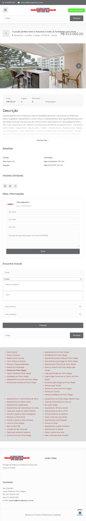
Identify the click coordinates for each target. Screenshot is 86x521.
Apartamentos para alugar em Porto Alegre (61, 361)
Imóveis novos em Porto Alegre (19, 435)
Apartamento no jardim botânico (57, 426)
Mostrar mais (42, 140)
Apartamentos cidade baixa (17, 405)
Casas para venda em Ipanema (18, 432)
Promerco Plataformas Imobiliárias (47, 515)
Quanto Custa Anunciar (15, 358)
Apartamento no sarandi (54, 429)
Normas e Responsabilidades (18, 364)
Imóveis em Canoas (52, 392)
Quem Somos (12, 352)
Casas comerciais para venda (56, 417)
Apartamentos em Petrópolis (56, 420)
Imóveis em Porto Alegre (16, 370)
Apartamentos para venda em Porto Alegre (61, 358)
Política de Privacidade (15, 367)
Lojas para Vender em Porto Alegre (58, 373)
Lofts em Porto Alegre (15, 423)
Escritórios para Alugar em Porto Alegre (60, 382)
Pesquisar (76, 18)
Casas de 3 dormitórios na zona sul (58, 402)
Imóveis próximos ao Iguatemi (56, 414)
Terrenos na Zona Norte (16, 417)
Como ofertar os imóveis (16, 361)
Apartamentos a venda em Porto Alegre (22, 379)
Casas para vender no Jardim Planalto (21, 411)
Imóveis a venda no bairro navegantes (21, 414)
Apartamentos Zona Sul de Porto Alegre (60, 364)
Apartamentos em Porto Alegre (57, 352)
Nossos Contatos (13, 355)
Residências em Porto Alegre (56, 355)
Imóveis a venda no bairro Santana (20, 420)
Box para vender (51, 405)
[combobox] (43, 278)
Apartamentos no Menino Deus (19, 402)
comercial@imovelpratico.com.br (31, 2)
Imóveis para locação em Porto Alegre (21, 382)
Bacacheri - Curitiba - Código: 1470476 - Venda (35, 35)
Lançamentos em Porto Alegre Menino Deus (62, 399)
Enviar (43, 251)
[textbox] (43, 284)
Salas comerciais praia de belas (56, 435)
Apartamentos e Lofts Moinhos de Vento (22, 399)
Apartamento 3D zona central (56, 408)
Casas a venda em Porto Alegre (19, 373)
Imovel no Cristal (51, 423)
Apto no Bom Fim (13, 426)
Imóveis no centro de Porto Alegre (58, 389)
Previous (7, 66)
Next (79, 66)
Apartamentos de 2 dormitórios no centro (23, 408)
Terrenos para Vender (53, 386)
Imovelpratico (23, 202)
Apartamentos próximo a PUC (56, 411)
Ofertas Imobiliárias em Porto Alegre (59, 395)
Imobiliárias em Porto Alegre (18, 376)
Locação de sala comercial (17, 429)
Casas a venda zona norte (54, 432)
